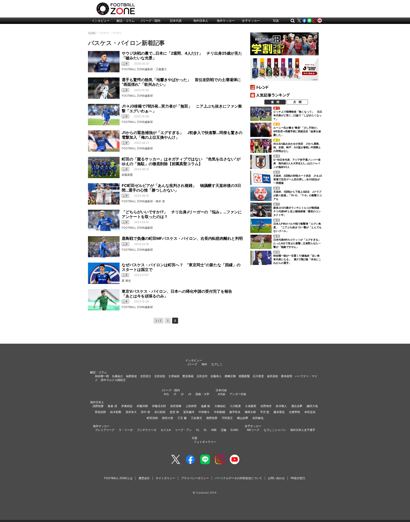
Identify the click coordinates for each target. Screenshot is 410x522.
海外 (204, 364)
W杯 (214, 430)
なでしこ (217, 364)
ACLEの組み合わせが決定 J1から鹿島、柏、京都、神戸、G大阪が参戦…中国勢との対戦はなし (297, 147)
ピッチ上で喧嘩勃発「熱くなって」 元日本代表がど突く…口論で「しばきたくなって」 (297, 115)
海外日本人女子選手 (302, 430)
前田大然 (167, 418)
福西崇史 (131, 376)
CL (197, 430)
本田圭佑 (309, 412)
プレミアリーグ (104, 430)
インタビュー (101, 20)
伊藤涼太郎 (159, 406)
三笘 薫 (182, 418)
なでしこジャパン (275, 430)
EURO (234, 430)
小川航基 (235, 406)
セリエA (166, 430)
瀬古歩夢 (296, 406)
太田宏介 (145, 376)
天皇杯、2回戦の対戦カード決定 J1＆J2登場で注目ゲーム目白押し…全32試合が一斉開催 (297, 179)
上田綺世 (191, 406)
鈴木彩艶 (115, 412)
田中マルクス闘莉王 (113, 380)
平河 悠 (264, 412)
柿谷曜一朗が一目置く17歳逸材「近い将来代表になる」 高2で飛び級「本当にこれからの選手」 (297, 259)
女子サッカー (251, 20)
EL (205, 430)
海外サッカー (226, 20)
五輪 (223, 430)
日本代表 (176, 20)
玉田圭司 (202, 376)
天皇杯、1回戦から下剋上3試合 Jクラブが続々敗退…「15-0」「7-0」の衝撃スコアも (297, 195)
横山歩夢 (242, 418)
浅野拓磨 (98, 406)
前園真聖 (244, 376)
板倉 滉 (112, 406)
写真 (276, 20)
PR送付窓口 (298, 478)
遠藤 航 (205, 406)
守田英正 (227, 418)
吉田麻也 (258, 418)
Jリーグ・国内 (150, 20)
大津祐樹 (173, 376)
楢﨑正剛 (230, 376)
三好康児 (196, 418)
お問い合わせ (276, 478)
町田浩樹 (152, 418)
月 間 (297, 102)
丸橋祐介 (117, 376)
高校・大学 (202, 394)
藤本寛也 (279, 412)
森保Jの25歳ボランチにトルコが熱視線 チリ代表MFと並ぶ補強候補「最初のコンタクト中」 (297, 211)
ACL (166, 394)
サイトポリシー (165, 478)
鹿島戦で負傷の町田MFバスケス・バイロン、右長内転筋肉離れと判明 (182, 238)
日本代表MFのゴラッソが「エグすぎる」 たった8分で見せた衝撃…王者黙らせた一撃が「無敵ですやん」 (298, 243)
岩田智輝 (175, 406)
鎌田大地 (312, 406)
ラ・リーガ (126, 430)
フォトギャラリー (205, 441)
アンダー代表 (238, 394)
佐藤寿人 (216, 376)
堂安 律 (174, 412)
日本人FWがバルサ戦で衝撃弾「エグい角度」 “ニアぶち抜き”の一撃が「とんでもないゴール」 (297, 227)
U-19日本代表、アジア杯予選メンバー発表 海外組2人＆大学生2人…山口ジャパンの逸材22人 (297, 163)
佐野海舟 (266, 406)
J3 (189, 394)
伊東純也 (126, 406)
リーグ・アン (183, 430)
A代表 (221, 394)
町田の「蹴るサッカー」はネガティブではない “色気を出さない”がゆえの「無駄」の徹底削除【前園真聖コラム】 (181, 161)
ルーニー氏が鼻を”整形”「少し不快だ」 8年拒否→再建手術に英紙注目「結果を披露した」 (297, 131)
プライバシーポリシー (195, 478)
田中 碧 (145, 412)
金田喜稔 (272, 376)
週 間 (275, 102)
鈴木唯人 (281, 406)
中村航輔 (219, 412)
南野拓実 (211, 418)
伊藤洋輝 (142, 406)
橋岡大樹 (250, 412)
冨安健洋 (188, 412)
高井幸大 (131, 412)
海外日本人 (200, 20)
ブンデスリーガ (146, 430)
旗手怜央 (234, 412)
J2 (182, 394)
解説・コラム (126, 20)
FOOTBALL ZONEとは (118, 478)
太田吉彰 (159, 376)
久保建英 (250, 406)
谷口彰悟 (159, 412)
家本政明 (286, 376)
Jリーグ (192, 364)
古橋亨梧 (294, 412)
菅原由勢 (100, 412)
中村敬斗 (204, 412)
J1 (174, 394)
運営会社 (144, 478)
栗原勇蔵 (187, 376)
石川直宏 (258, 376)
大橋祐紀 (220, 406)
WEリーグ (253, 430)
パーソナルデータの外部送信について (238, 478)
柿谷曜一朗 (102, 376)
